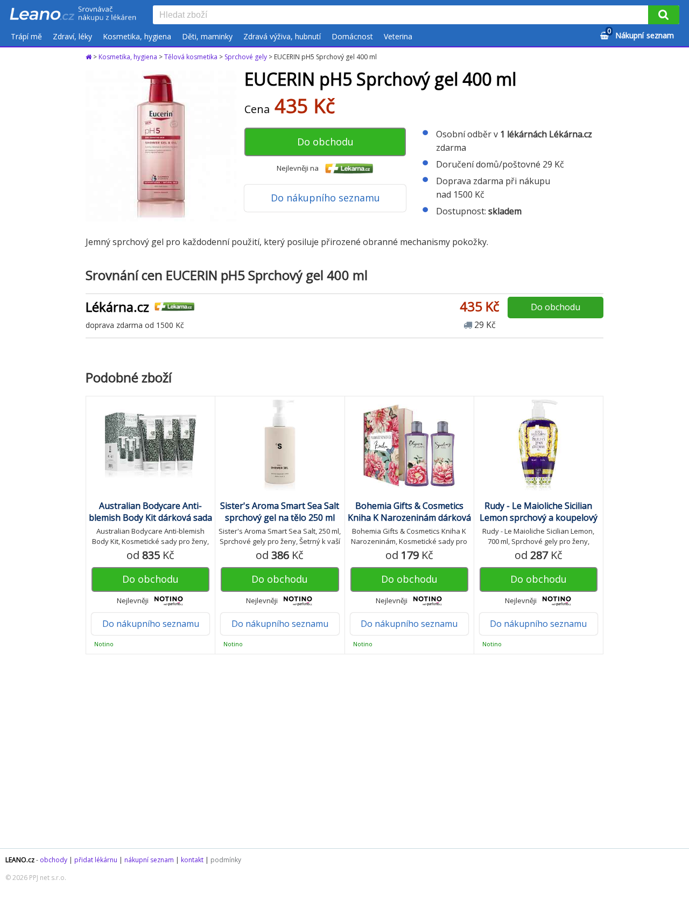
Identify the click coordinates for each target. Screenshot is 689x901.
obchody (53, 859)
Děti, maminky (207, 36)
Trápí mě (26, 36)
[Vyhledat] (663, 14)
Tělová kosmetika (190, 56)
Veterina (398, 36)
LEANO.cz (19, 859)
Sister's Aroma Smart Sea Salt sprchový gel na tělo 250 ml (279, 511)
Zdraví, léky (72, 36)
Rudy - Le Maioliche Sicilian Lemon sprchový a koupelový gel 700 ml (538, 517)
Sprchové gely (245, 56)
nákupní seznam (149, 859)
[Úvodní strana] (73, 14)
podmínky (225, 859)
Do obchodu (325, 141)
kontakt (192, 859)
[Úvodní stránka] (89, 56)
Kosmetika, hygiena (137, 36)
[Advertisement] (344, 751)
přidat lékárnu (95, 859)
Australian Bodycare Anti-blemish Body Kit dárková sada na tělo (150, 517)
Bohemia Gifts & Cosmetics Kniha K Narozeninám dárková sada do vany (409, 517)
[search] (402, 15)
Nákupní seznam (640, 33)
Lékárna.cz (117, 307)
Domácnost (352, 36)
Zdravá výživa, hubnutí (282, 36)
